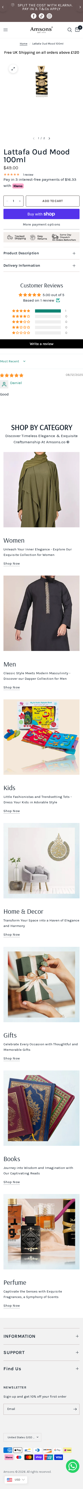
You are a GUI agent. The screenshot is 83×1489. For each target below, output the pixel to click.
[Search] (70, 30)
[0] (77, 30)
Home (23, 43)
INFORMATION (19, 1336)
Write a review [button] (41, 344)
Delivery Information (21, 265)
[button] (21, 311)
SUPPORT (14, 1352)
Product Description (21, 253)
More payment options (41, 224)
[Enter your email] (75, 1409)
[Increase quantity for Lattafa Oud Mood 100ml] (19, 201)
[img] (11, 375)
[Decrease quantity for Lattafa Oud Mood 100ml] (7, 201)
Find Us (12, 1368)
